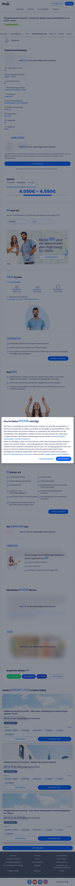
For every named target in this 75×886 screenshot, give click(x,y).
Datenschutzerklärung (13, 454)
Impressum (28, 454)
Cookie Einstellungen (46, 459)
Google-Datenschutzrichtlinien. (56, 454)
